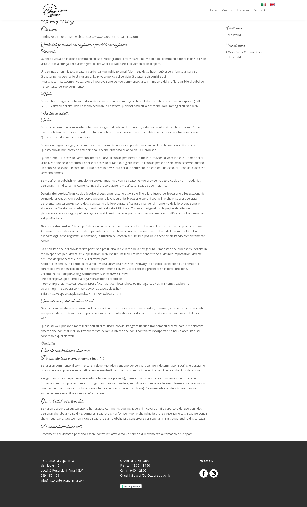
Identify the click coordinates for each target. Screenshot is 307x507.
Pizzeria (243, 10)
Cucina (227, 10)
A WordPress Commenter (243, 52)
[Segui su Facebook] (203, 473)
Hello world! (233, 35)
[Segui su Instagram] (213, 473)
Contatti (259, 10)
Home (213, 10)
